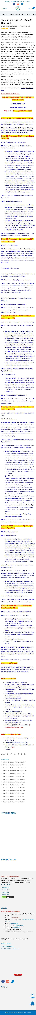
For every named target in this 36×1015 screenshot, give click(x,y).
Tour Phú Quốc (5, 889)
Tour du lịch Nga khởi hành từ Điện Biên (14, 790)
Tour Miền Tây (5, 892)
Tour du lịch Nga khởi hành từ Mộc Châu (14, 787)
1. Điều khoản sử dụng (7, 946)
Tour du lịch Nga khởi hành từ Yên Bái (13, 793)
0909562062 (16, 1)
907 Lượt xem (26, 26)
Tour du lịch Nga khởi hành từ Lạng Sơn (14, 773)
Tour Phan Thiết (5, 885)
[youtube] (18, 3)
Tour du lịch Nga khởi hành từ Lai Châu (14, 799)
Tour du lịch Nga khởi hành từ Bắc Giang (14, 762)
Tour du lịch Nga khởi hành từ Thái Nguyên (15, 767)
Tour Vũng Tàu (5, 887)
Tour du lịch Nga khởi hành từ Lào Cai (13, 796)
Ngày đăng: (5, 26)
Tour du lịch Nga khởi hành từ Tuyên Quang (15, 770)
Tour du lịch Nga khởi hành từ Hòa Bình (14, 802)
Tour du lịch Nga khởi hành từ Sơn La (13, 785)
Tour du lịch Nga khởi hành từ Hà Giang (14, 782)
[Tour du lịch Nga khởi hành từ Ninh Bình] (18, 8)
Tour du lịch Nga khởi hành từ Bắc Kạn (13, 776)
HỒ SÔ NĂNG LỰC (8, 860)
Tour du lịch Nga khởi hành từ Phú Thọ (13, 765)
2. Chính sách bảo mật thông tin (10, 949)
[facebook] (14, 3)
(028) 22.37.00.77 (25, 1)
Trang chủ (4, 14)
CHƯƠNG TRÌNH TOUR (16, 14)
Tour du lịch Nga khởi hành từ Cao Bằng (14, 779)
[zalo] (22, 3)
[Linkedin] (14, 754)
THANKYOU (18, 974)
